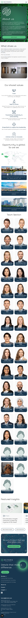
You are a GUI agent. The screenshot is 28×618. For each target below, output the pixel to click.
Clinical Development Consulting (8, 580)
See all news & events (7, 529)
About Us (3, 584)
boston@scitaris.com (6, 598)
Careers (3, 587)
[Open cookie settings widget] (2, 615)
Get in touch (14, 37)
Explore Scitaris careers (14, 546)
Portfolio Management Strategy (8, 582)
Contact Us (5, 572)
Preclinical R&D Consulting (7, 578)
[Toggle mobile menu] (26, 2)
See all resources (20, 529)
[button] (7, 225)
